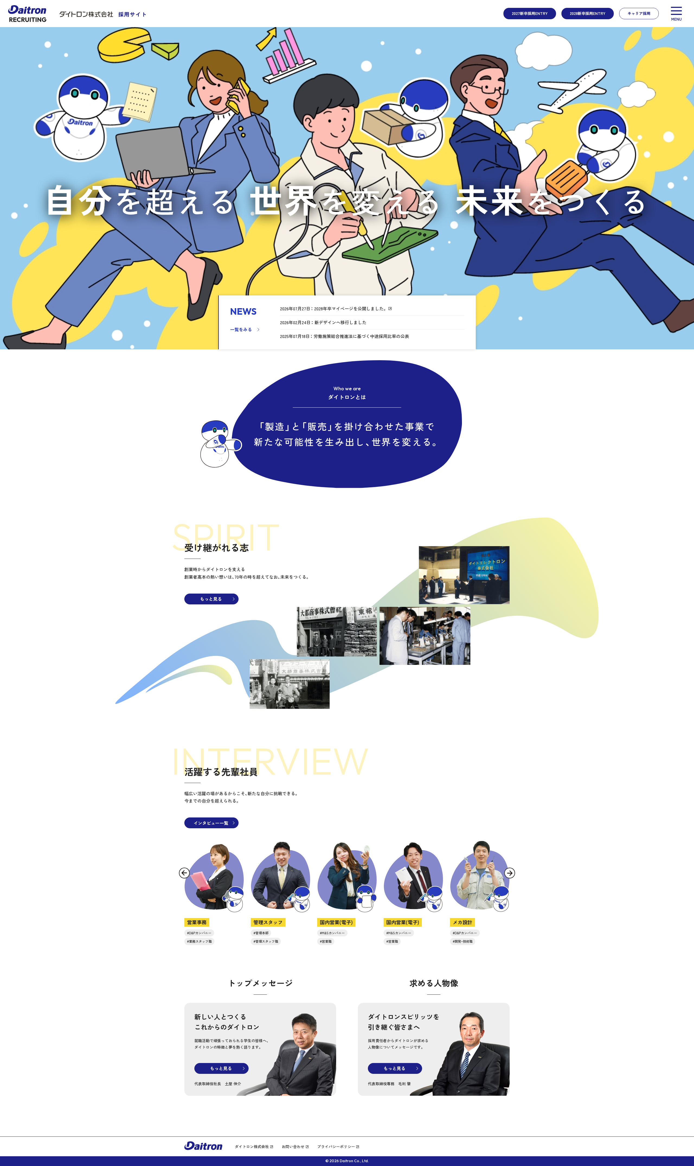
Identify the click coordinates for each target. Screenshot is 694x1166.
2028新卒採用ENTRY (587, 13)
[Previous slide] (184, 873)
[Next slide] (509, 873)
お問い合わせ (293, 1146)
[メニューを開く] (676, 13)
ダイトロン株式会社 (252, 1146)
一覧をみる (241, 329)
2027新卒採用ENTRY (530, 13)
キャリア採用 (639, 13)
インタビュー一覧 (211, 823)
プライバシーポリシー (336, 1146)
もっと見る (211, 598)
